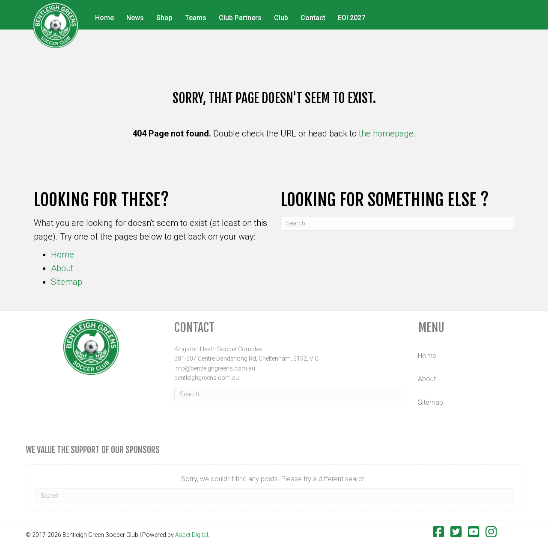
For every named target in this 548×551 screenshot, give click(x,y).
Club (281, 18)
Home (104, 18)
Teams (195, 18)
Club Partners (240, 18)
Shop (164, 18)
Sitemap (66, 282)
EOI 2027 (351, 18)
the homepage (386, 133)
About (62, 268)
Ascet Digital (191, 534)
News (135, 18)
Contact (313, 18)
